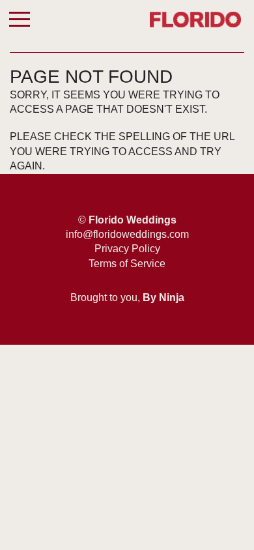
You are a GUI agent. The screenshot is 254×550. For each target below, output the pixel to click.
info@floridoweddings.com (127, 234)
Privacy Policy (127, 248)
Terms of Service (127, 263)
